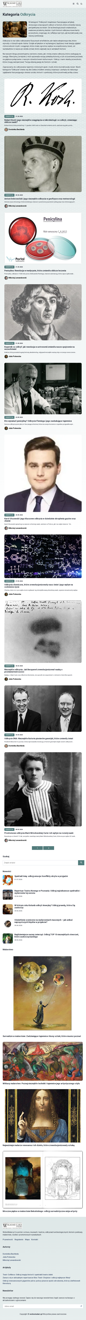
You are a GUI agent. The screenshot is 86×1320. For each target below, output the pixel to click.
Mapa (27, 1239)
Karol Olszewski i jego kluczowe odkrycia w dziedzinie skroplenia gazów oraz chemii (40, 519)
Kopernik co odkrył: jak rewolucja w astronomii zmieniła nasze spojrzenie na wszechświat (39, 348)
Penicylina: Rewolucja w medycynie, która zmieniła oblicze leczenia (35, 270)
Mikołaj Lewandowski (12, 1260)
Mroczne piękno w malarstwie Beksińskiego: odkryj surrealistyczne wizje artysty (40, 1211)
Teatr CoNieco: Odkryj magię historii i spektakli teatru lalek (28, 1275)
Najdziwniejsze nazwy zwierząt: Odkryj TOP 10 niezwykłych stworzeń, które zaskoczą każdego (46, 935)
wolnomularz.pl (36, 1314)
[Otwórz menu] (74, 4)
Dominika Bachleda (11, 1254)
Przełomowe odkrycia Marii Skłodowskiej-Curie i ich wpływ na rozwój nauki (38, 833)
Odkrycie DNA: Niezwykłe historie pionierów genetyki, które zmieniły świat (38, 738)
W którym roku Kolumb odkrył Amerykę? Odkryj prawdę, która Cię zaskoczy (44, 906)
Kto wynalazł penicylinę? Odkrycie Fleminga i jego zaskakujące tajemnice (38, 421)
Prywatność (8, 1239)
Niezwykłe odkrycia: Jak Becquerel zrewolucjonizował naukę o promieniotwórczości (33, 670)
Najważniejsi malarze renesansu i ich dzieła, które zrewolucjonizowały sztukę (39, 1145)
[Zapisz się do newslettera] (81, 1306)
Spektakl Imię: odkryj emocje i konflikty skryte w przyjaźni (41, 876)
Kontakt (34, 1239)
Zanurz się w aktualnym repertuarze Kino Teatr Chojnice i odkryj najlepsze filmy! (36, 1278)
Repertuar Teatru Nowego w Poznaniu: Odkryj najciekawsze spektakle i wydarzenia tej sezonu (47, 892)
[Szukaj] (81, 862)
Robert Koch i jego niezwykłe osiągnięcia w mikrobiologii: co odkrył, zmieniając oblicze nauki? (40, 121)
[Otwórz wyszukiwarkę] (78, 4)
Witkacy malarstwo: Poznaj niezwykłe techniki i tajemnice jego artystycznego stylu (41, 1083)
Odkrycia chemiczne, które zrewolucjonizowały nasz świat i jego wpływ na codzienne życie (38, 585)
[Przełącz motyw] (81, 4)
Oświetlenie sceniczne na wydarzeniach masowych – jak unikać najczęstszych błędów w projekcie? (43, 921)
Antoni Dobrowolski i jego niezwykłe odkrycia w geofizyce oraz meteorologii (39, 199)
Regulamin (19, 1239)
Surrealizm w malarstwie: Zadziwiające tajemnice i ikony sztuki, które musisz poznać (42, 1036)
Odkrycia (9, 116)
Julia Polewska (9, 1257)
